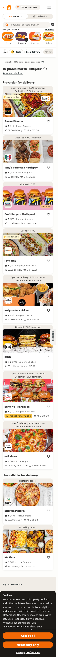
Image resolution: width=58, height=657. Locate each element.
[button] (7, 7)
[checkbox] (8, 38)
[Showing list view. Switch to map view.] (53, 24)
